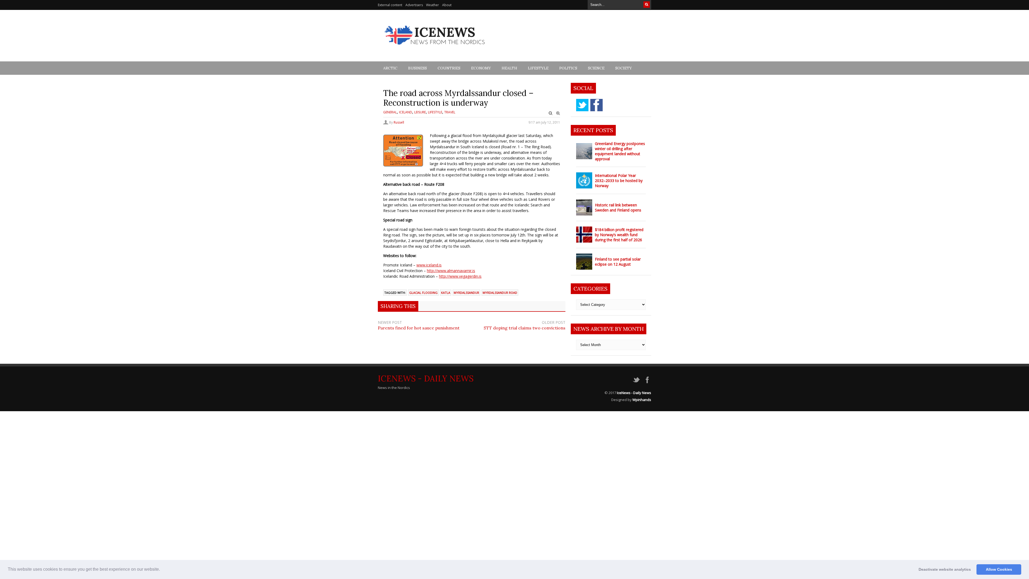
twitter (582, 105)
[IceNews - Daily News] (435, 47)
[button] (162, 570)
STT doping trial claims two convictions (524, 328)
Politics (568, 68)
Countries (449, 68)
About (447, 5)
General (390, 112)
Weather (432, 5)
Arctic (390, 68)
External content (390, 5)
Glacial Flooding (423, 293)
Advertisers (414, 5)
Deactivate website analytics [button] (945, 569)
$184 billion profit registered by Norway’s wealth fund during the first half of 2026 (619, 234)
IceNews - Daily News (426, 378)
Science (596, 68)
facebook (596, 105)
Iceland (405, 112)
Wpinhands (641, 399)
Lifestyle (538, 68)
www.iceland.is (429, 265)
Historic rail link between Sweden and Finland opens (618, 207)
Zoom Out (551, 113)
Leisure (420, 112)
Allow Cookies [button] (999, 569)
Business (417, 68)
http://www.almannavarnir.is (451, 270)
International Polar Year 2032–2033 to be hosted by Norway (619, 180)
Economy (481, 68)
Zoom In (558, 113)
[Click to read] (584, 151)
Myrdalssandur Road (500, 293)
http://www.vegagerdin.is (460, 276)
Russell (399, 122)
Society (623, 68)
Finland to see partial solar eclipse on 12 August (618, 262)
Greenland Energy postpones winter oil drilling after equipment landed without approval (620, 151)
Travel (449, 112)
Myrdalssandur (466, 293)
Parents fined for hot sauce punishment (419, 328)
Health (509, 68)
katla (445, 293)
